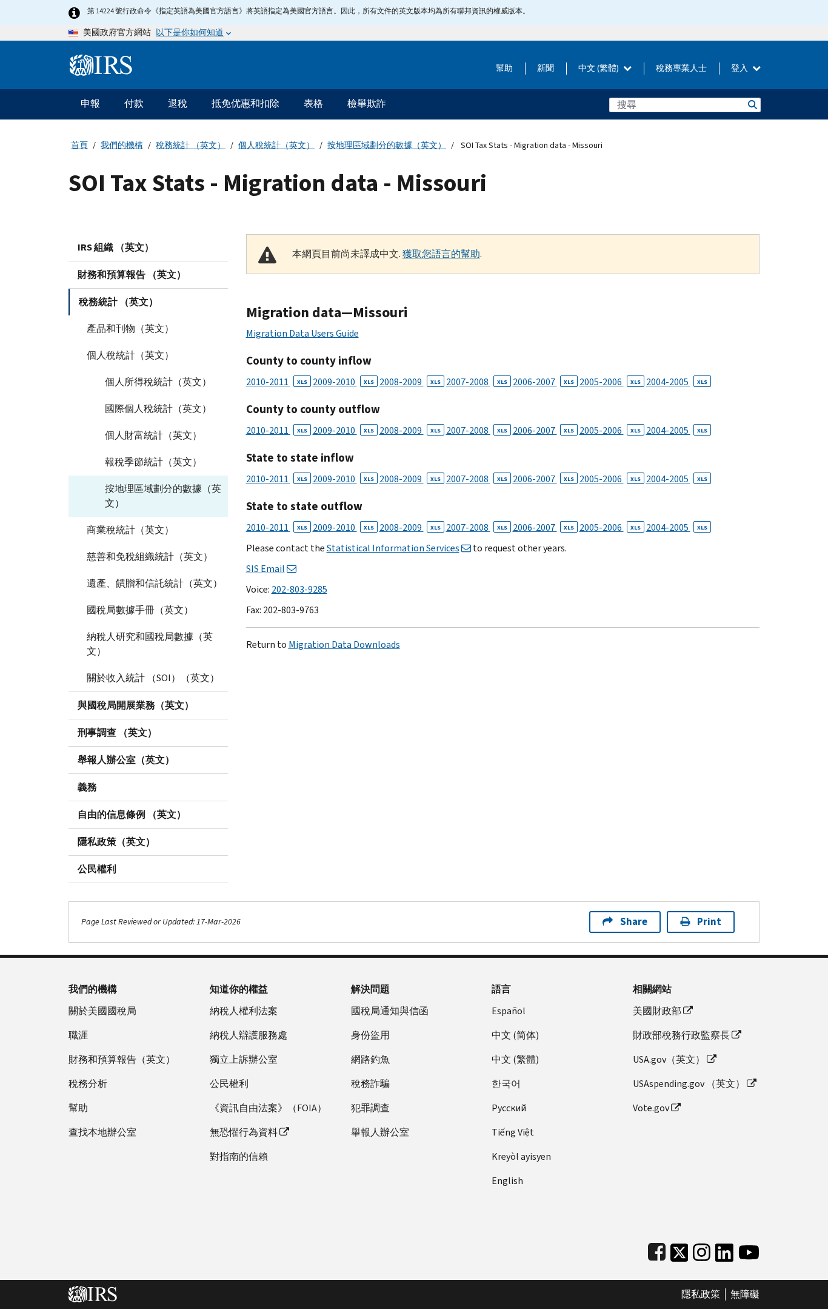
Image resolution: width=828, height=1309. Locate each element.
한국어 (506, 1083)
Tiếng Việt (513, 1132)
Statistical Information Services (393, 548)
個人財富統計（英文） (153, 435)
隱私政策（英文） (116, 841)
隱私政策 (700, 1294)
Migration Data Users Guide (302, 333)
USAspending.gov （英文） (689, 1083)
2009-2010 (343, 381)
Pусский (509, 1108)
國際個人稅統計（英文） (158, 408)
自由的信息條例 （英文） (132, 814)
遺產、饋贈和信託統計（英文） (154, 583)
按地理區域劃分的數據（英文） (386, 145)
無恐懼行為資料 (244, 1132)
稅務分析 (87, 1083)
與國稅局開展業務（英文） (136, 705)
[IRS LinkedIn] (724, 1250)
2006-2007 (543, 381)
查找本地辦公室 (102, 1132)
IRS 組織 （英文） (116, 247)
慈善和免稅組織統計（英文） (150, 556)
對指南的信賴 (239, 1156)
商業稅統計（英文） (130, 529)
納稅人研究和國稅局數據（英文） (150, 644)
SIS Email (265, 568)
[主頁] (101, 60)
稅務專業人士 (681, 68)
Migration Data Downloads (344, 644)
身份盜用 (370, 1035)
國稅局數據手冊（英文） (140, 610)
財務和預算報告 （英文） (132, 274)
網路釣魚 (370, 1059)
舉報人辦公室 (380, 1132)
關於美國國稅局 (102, 1010)
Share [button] (633, 922)
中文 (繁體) (599, 68)
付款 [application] (134, 103)
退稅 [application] (177, 103)
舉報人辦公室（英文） (126, 759)
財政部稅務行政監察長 (681, 1035)
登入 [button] (740, 68)
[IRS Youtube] (749, 1250)
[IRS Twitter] (679, 1250)
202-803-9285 (299, 589)
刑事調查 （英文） (117, 732)
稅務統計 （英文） (190, 145)
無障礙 (745, 1294)
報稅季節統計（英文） (153, 462)
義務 (87, 787)
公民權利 (97, 869)
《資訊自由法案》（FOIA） (268, 1108)
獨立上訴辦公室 (244, 1059)
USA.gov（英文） (669, 1059)
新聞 (545, 68)
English (507, 1180)
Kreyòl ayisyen (521, 1156)
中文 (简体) (515, 1035)
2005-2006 (610, 381)
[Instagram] (701, 1250)
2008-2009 (410, 381)
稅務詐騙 (370, 1083)
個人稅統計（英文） (276, 145)
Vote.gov (651, 1108)
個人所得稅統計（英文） (158, 381)
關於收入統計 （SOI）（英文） (153, 677)
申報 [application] (90, 103)
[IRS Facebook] (657, 1250)
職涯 (78, 1035)
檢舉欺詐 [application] (366, 103)
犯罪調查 (370, 1108)
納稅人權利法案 (244, 1010)
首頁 (79, 145)
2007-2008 (476, 381)
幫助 (504, 68)
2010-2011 (276, 381)
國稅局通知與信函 (390, 1010)
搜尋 (752, 104)
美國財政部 (657, 1010)
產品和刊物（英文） (130, 328)
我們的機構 (122, 145)
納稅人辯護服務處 (248, 1035)
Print (709, 922)
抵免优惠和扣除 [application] (245, 103)
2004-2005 (676, 381)
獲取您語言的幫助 (441, 253)
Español (509, 1010)
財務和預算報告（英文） (121, 1059)
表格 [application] (313, 103)
